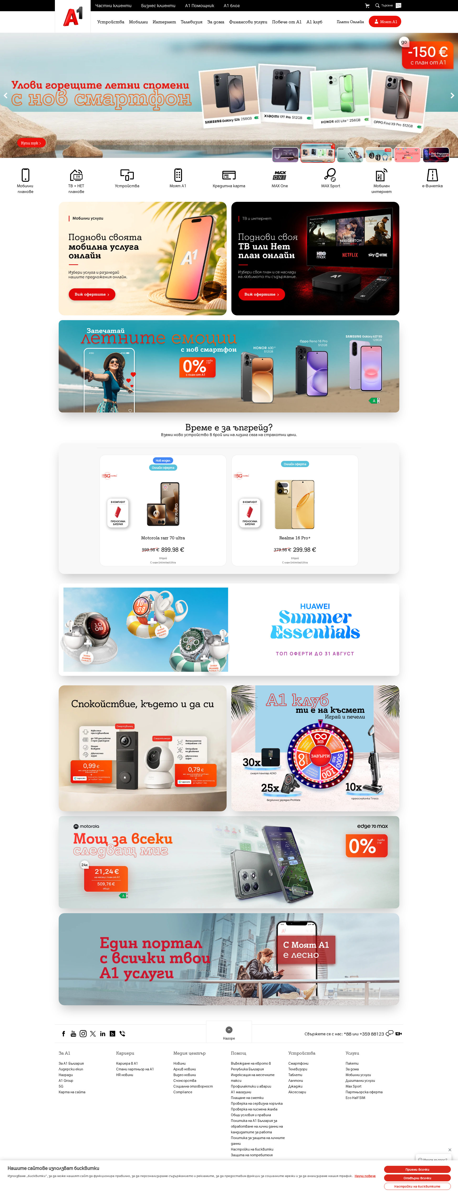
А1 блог (232, 5)
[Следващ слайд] (452, 95)
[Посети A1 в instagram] (83, 1033)
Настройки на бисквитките (417, 1186)
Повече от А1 (287, 21)
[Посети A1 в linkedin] (103, 1033)
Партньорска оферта (364, 1092)
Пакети (352, 1063)
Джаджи (295, 1086)
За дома (215, 21)
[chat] (389, 1033)
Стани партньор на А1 (135, 1069)
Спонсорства (184, 1080)
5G (61, 1086)
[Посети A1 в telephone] (122, 1033)
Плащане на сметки (247, 1097)
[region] (229, 95)
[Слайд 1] (285, 155)
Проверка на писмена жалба (254, 1109)
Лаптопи (295, 1080)
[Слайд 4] (378, 155)
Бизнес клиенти (158, 5)
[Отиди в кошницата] (367, 6)
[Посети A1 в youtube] (73, 1033)
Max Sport (353, 1086)
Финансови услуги (248, 21)
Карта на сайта (72, 1092)
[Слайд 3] (346, 153)
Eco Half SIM (355, 1097)
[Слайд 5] (407, 155)
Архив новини (184, 1069)
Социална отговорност (193, 1086)
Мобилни (138, 21)
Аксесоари (297, 1092)
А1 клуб (314, 21)
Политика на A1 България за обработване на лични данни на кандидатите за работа (257, 1126)
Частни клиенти (113, 5)
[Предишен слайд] (5, 95)
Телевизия (192, 21)
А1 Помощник (199, 5)
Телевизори (297, 1069)
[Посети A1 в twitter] (93, 1033)
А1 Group (66, 1080)
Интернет (164, 21)
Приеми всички (418, 1169)
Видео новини (184, 1075)
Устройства (110, 21)
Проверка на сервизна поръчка (257, 1103)
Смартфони (298, 1063)
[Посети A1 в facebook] (63, 1033)
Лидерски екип (71, 1069)
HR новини (124, 1075)
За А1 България (71, 1063)
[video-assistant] (398, 1033)
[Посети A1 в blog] (112, 1033)
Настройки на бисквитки (252, 1149)
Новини (179, 1063)
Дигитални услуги (360, 1080)
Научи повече (365, 1176)
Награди (66, 1075)
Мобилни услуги (358, 1075)
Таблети (295, 1075)
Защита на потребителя (252, 1155)
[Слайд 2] (314, 155)
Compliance (182, 1092)
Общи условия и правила (251, 1115)
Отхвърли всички (418, 1178)
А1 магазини (241, 1092)
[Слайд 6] (436, 155)
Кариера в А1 (127, 1063)
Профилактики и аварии (251, 1086)
